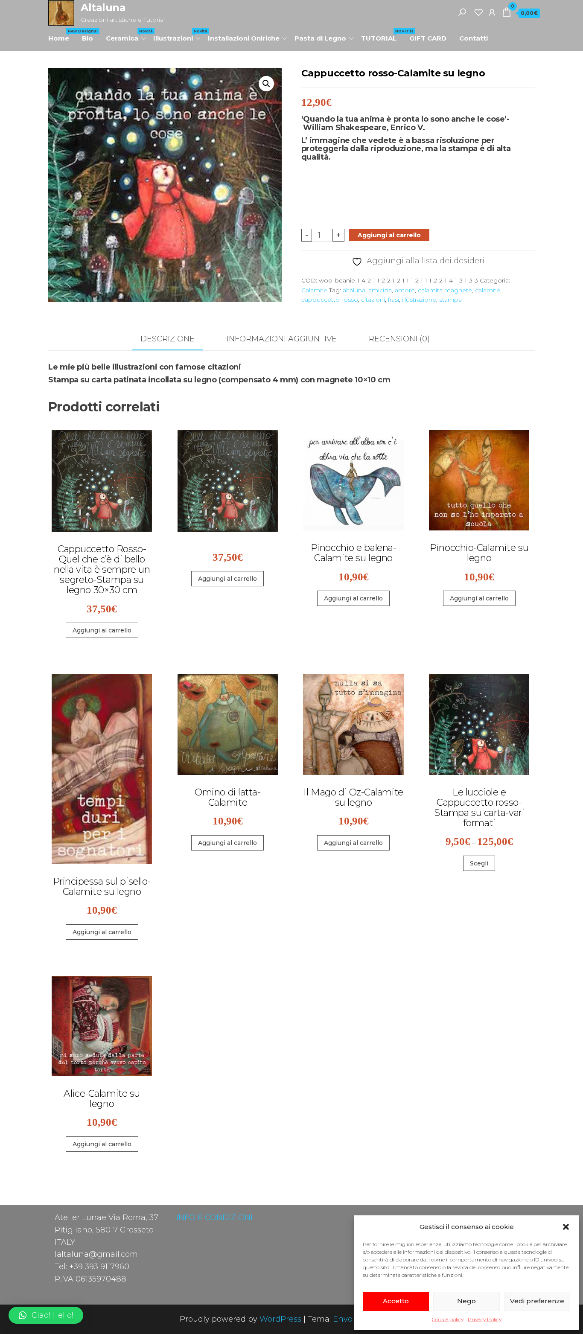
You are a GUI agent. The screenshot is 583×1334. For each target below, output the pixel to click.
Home (62, 35)
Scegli (479, 863)
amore (405, 290)
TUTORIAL (382, 35)
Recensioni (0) (399, 339)
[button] (566, 1227)
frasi (393, 299)
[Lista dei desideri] (478, 12)
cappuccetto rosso (329, 299)
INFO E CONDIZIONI (214, 1217)
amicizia (380, 290)
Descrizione (167, 339)
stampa (450, 299)
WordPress (280, 1319)
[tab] (174, 339)
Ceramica (126, 35)
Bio (87, 38)
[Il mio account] (492, 12)
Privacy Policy (484, 1319)
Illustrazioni (177, 35)
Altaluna (103, 7)
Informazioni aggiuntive (282, 339)
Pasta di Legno (320, 38)
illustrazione (419, 299)
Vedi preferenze (537, 1301)
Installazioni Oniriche (244, 38)
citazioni (373, 299)
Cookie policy (447, 1319)
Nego (466, 1301)
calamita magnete (445, 290)
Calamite (314, 290)
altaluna (354, 290)
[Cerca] (462, 12)
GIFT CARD (427, 38)
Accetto (396, 1301)
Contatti (473, 38)
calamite (487, 290)
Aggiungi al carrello (389, 235)
